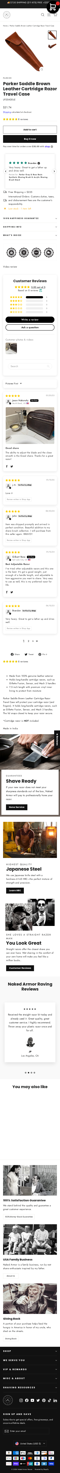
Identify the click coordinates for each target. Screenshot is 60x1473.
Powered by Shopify (42, 1469)
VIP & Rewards (15, 1369)
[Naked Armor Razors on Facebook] (26, 1400)
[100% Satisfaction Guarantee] (30, 1180)
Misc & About (14, 1378)
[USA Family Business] (30, 1239)
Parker (7, 78)
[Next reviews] (54, 171)
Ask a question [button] (30, 327)
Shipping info (12, 227)
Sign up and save (17, 1414)
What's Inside (12, 235)
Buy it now (30, 138)
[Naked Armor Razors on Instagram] (21, 1400)
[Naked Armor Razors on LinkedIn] (55, 1400)
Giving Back (10, 1338)
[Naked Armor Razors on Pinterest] (44, 1400)
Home (5, 25)
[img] (13, 396)
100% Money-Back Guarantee (19, 1216)
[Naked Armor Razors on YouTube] (32, 1400)
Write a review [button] (29, 319)
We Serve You (14, 1360)
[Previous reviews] (6, 171)
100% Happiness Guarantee (21, 218)
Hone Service (16, 807)
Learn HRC (15, 890)
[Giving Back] (30, 1298)
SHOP (7, 1351)
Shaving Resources (19, 1387)
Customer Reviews (20, 968)
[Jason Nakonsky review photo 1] (30, 425)
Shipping (7, 112)
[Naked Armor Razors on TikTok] (49, 1400)
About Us (11, 1276)
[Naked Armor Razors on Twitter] (38, 1400)
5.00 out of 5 (38, 287)
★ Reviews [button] (57, 739)
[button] (10, 119)
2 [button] (28, 641)
